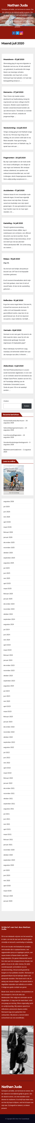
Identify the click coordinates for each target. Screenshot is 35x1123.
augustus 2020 (9, 865)
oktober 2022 (8, 737)
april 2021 (7, 829)
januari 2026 (8, 537)
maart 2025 (7, 588)
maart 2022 (7, 773)
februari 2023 (8, 716)
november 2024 (9, 609)
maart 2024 (7, 650)
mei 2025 (7, 578)
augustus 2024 (9, 624)
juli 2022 (7, 752)
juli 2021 (7, 814)
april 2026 (7, 522)
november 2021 (9, 793)
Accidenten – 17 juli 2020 (14, 190)
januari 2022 (8, 783)
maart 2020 (7, 891)
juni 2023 (7, 696)
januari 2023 (8, 722)
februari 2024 (8, 655)
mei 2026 (7, 517)
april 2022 (7, 768)
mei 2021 (7, 824)
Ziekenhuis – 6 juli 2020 (13, 366)
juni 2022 (7, 757)
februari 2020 (8, 896)
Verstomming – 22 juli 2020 (15, 128)
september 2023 (9, 681)
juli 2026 (7, 506)
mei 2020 (7, 880)
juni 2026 (7, 512)
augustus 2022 (9, 747)
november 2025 (9, 547)
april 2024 (7, 645)
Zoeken (6, 401)
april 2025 (7, 583)
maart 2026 (7, 527)
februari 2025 (8, 594)
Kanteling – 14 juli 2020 (13, 223)
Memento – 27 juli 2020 (13, 92)
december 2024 (9, 604)
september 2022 (9, 742)
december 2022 (9, 727)
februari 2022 (8, 778)
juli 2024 (7, 629)
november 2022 (9, 732)
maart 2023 (7, 711)
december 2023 (9, 665)
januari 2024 (8, 660)
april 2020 (7, 885)
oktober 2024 (8, 614)
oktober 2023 (8, 675)
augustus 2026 (9, 501)
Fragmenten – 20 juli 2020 (15, 158)
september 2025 (9, 558)
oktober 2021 (8, 798)
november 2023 (9, 670)
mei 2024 (7, 640)
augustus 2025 (9, 563)
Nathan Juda (17, 5)
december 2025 (9, 542)
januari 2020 (8, 901)
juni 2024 (7, 634)
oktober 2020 (8, 855)
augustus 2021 (9, 809)
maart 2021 (7, 834)
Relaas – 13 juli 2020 (12, 259)
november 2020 (9, 850)
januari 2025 (8, 599)
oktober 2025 (8, 553)
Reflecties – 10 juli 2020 (13, 300)
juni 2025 (7, 573)
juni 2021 (7, 819)
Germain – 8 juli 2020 (12, 330)
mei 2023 (7, 701)
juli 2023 (7, 691)
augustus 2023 (9, 686)
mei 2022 (7, 763)
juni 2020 (7, 875)
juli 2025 (7, 568)
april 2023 (7, 706)
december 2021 (9, 788)
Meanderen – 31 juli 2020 (14, 59)
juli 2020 (7, 870)
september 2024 (9, 619)
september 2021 (9, 804)
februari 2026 (8, 532)
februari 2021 (8, 839)
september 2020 (9, 860)
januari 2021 (8, 845)
